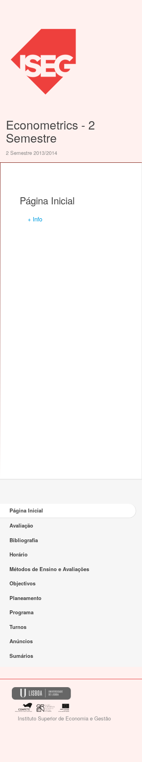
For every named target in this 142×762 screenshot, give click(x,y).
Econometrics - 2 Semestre (50, 131)
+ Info (35, 219)
